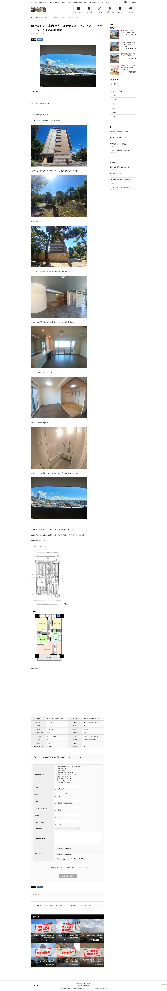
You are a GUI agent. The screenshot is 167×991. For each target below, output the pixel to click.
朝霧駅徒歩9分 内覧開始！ (118, 144)
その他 (113, 116)
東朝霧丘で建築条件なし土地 (119, 131)
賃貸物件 (113, 112)
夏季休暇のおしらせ (116, 173)
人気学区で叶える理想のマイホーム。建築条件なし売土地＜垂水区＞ (128, 44)
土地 (112, 104)
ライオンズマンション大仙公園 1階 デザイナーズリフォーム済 (128, 67)
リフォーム (99, 12)
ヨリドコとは (78, 12)
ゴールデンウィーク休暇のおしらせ (121, 187)
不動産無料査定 (110, 12)
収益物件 (113, 108)
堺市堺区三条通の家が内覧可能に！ (121, 150)
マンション (42, 33)
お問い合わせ (130, 12)
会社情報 (120, 12)
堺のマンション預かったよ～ (119, 138)
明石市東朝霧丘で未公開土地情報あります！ (122, 180)
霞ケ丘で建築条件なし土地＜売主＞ (121, 167)
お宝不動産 (89, 12)
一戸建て (113, 95)
